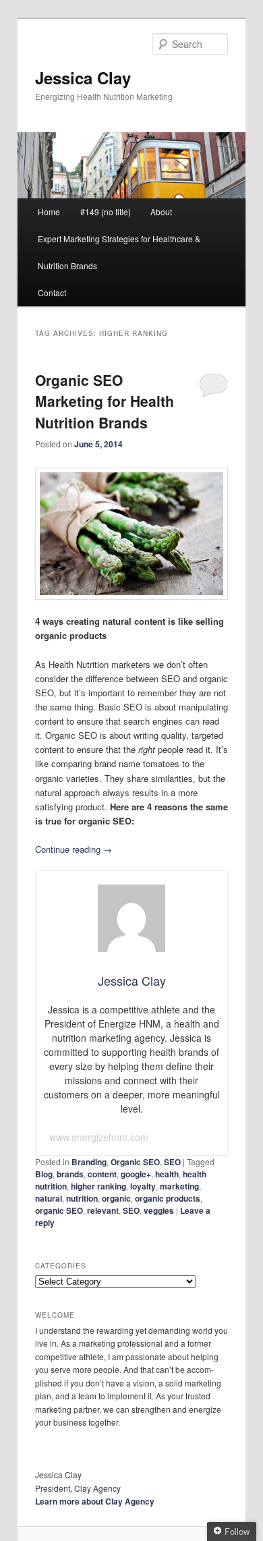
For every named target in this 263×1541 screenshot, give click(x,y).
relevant (103, 1210)
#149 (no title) (105, 211)
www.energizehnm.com (98, 1137)
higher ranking (98, 1186)
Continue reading (73, 849)
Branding (89, 1162)
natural (48, 1198)
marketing (179, 1186)
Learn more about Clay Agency (94, 1501)
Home (49, 211)
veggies (159, 1210)
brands (70, 1174)
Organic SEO (135, 1162)
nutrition (82, 1198)
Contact (52, 292)
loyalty (143, 1186)
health (167, 1174)
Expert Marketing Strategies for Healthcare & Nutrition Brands (119, 252)
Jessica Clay (83, 77)
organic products (167, 1198)
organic (116, 1198)
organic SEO (59, 1210)
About (161, 211)
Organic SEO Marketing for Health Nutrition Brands (104, 401)
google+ (136, 1174)
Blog (44, 1174)
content (102, 1174)
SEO (172, 1162)
